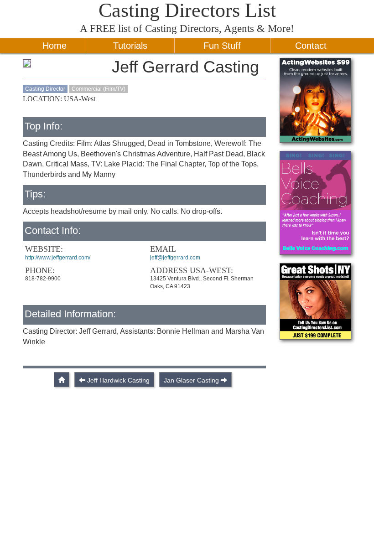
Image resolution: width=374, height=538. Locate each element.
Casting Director (45, 89)
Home (54, 46)
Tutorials (130, 46)
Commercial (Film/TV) (98, 89)
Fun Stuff (222, 46)
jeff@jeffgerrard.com (175, 257)
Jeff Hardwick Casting (118, 380)
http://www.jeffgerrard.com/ (57, 257)
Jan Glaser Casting (191, 380)
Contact (311, 46)
